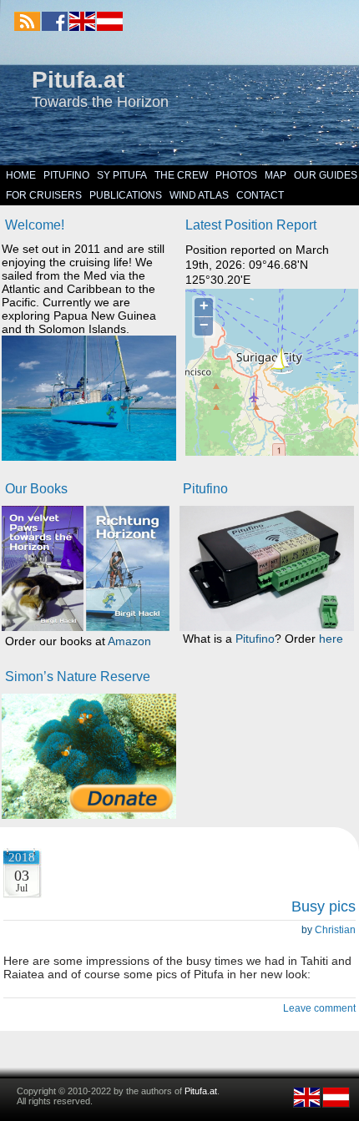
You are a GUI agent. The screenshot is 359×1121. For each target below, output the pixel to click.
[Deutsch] (109, 27)
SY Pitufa (122, 175)
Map (275, 175)
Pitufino (66, 175)
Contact (260, 195)
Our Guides (325, 175)
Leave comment (319, 1008)
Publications (125, 195)
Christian (335, 930)
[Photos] (89, 756)
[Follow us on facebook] (55, 21)
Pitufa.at (78, 80)
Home (21, 175)
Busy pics (323, 906)
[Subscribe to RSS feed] (27, 21)
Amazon (129, 641)
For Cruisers (44, 195)
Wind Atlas (199, 195)
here (331, 638)
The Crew (181, 175)
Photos (236, 175)
